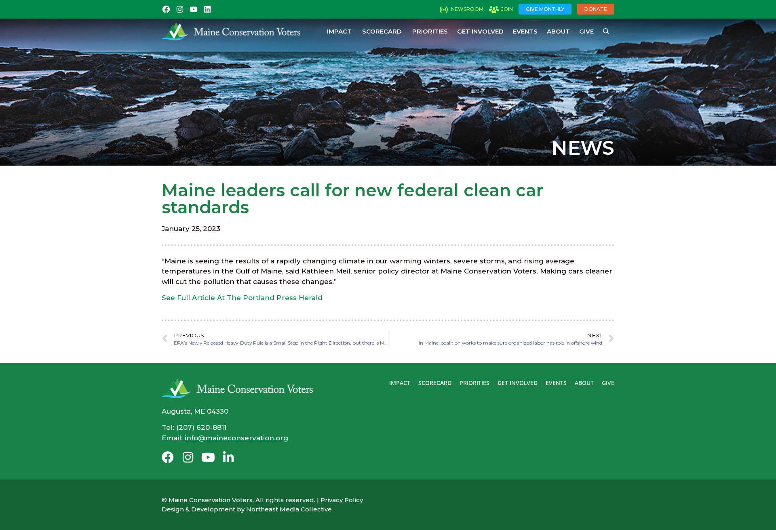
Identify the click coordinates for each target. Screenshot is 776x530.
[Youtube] (208, 457)
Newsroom (467, 9)
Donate (595, 9)
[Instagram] (188, 457)
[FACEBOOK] (166, 9)
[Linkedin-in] (228, 457)
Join (507, 9)
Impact (339, 31)
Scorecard (382, 31)
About (558, 31)
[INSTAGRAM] (179, 9)
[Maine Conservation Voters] (231, 31)
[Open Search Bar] (606, 31)
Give (586, 31)
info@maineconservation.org (236, 438)
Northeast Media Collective (289, 509)
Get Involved (480, 31)
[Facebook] (168, 457)
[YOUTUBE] (193, 9)
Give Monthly (545, 9)
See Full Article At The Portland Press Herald (242, 298)
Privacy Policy (342, 500)
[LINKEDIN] (207, 9)
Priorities (430, 31)
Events (525, 31)
